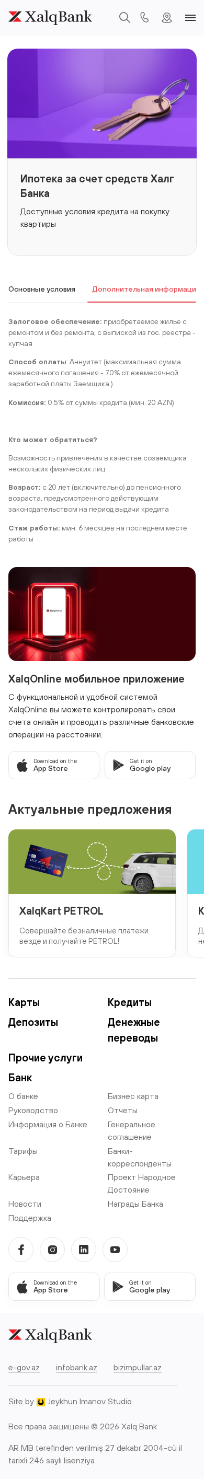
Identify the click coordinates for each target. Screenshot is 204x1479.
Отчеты (123, 1110)
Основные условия (41, 289)
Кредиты (130, 1002)
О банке (23, 1096)
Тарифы (23, 1151)
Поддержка (29, 1217)
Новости (24, 1203)
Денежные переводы (134, 1030)
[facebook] (20, 1249)
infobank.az (76, 1367)
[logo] (50, 17)
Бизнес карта (133, 1096)
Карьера (24, 1177)
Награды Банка (135, 1203)
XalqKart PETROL (61, 911)
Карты (24, 1002)
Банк (20, 1077)
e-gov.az (24, 1367)
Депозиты (33, 1022)
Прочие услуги (45, 1058)
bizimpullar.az (138, 1367)
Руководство (33, 1110)
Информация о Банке (47, 1124)
